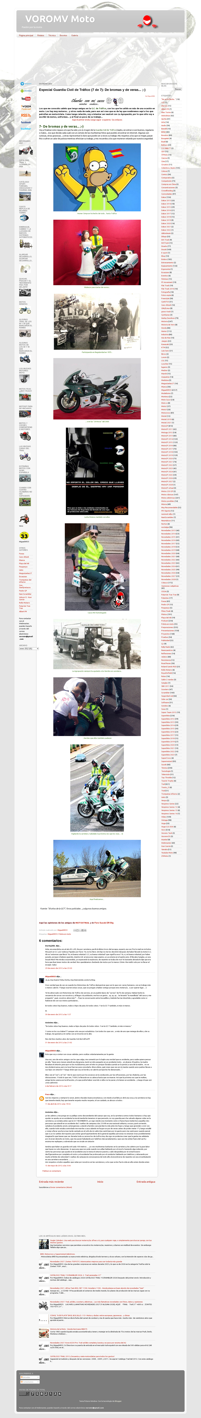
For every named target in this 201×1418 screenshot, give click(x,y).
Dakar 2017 (166, 213)
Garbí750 (165, 302)
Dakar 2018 (166, 217)
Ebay (163, 256)
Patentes (165, 598)
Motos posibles (167, 501)
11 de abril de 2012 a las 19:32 (58, 1104)
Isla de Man (166, 338)
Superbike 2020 (168, 745)
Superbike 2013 (168, 722)
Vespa (164, 800)
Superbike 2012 (168, 719)
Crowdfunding (167, 191)
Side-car (164, 699)
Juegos (164, 341)
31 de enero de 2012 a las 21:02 (58, 1042)
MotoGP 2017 (167, 449)
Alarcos (164, 106)
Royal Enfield (166, 673)
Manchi (164, 374)
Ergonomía (165, 269)
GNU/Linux (165, 308)
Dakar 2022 (166, 230)
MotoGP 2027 (167, 481)
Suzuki (164, 764)
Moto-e (164, 403)
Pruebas (164, 637)
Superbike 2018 (168, 738)
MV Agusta (165, 511)
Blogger (118, 1401)
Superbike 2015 (168, 728)
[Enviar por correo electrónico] (74, 930)
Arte (163, 122)
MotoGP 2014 (167, 439)
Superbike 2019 (168, 742)
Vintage (164, 820)
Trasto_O (165, 787)
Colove (164, 171)
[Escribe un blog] (77, 930)
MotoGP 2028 (167, 485)
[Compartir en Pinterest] (85, 930)
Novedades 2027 (168, 576)
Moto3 (164, 409)
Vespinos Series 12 (169, 807)
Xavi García (165, 846)
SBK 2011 (165, 686)
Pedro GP (23, 591)
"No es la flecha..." (168, 99)
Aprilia (164, 119)
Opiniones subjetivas (170, 586)
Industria (164, 334)
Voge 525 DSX (167, 827)
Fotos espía (166, 295)
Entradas (26, 1377)
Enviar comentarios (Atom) (61, 1187)
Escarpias (23, 576)
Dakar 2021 (166, 227)
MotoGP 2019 (167, 455)
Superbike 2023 (168, 755)
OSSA (163, 591)
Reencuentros (167, 650)
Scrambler (165, 693)
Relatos (40, 35)
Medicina (165, 380)
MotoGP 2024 (167, 471)
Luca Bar (164, 364)
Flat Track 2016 (167, 289)
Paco (47, 1094)
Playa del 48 (24, 563)
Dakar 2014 (166, 204)
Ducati (163, 249)
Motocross (165, 413)
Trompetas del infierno (25, 581)
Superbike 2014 (168, 725)
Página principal (26, 35)
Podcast (164, 621)
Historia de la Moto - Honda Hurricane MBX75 (68, 1329)
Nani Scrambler (25, 594)
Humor (164, 331)
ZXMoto (164, 856)
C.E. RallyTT (166, 148)
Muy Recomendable (169, 507)
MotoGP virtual (167, 488)
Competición (166, 181)
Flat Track (165, 285)
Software (165, 702)
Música (164, 504)
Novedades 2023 (168, 563)
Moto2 (164, 406)
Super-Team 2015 (168, 712)
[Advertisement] (98, 61)
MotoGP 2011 (167, 429)
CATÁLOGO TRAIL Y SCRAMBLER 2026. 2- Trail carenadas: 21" (75, 1275)
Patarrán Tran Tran (169, 595)
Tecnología (165, 771)
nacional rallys (167, 514)
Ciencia (164, 158)
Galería (74, 35)
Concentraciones (168, 187)
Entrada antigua (146, 1181)
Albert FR (23, 611)
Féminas (164, 279)
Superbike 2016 (168, 732)
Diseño (164, 246)
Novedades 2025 (168, 569)
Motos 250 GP (167, 491)
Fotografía (165, 292)
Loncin (164, 357)
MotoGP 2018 (167, 452)
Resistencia (166, 660)
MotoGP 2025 (167, 475)
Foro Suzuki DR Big (103, 923)
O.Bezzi (164, 583)
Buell (163, 142)
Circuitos (164, 164)
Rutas (163, 676)
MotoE (164, 416)
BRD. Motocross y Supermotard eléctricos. (57, 1254)
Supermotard (166, 761)
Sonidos (164, 706)
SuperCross (166, 758)
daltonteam (166, 233)
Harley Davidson (168, 318)
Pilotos (164, 614)
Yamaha (164, 849)
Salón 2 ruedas (167, 679)
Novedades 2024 (168, 566)
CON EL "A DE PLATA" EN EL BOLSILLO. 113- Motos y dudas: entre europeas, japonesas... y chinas (90, 1315)
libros (163, 354)
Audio (163, 125)
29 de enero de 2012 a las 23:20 (58, 968)
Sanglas (164, 683)
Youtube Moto (167, 853)
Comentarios (27, 1382)
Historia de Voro (168, 325)
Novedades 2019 (168, 550)
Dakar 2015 (166, 207)
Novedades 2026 (168, 573)
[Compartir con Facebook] (82, 930)
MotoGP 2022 (167, 465)
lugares (164, 367)
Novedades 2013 (168, 530)
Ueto (21, 570)
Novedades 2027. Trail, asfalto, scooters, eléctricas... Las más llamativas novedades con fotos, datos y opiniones (96, 1302)
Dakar (163, 197)
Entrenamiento (167, 262)
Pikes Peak (165, 611)
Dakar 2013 (166, 200)
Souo (163, 709)
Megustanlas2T (25, 573)
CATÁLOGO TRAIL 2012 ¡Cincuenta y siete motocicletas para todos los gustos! (82, 1356)
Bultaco (164, 145)
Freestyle (165, 298)
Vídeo (163, 817)
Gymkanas (165, 315)
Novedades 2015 (168, 537)
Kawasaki (165, 344)
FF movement (167, 282)
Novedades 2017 (168, 543)
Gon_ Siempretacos (25, 586)
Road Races (166, 663)
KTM (163, 347)
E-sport (164, 253)
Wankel (164, 839)
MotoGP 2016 (167, 445)
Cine (163, 161)
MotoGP (164, 426)
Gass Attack (24, 557)
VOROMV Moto (58, 18)
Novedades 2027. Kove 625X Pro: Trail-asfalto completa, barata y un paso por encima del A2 (88, 1343)
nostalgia (165, 527)
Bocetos (63, 35)
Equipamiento (167, 266)
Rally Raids (165, 647)
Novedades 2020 (168, 553)
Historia (164, 321)
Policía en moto (65, 934)
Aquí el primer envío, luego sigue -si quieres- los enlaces (97, 120)
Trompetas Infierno (169, 794)
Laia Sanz (165, 351)
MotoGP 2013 (167, 436)
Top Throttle (166, 777)
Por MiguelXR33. (150, 96)
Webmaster (166, 843)
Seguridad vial (167, 696)
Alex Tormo (166, 112)
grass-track (166, 311)
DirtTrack (165, 243)
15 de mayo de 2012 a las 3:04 (58, 1165)
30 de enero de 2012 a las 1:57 (58, 1014)
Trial (163, 791)
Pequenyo (23, 567)
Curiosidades (166, 194)
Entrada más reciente (51, 1181)
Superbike (165, 715)
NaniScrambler (167, 517)
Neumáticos (166, 520)
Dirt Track (165, 240)
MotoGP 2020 (167, 458)
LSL (162, 360)
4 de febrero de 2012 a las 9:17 (58, 1086)
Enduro (164, 259)
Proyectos (165, 634)
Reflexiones (166, 653)
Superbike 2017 (168, 735)
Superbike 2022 (168, 751)
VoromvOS (165, 836)
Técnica (52, 35)
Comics (164, 174)
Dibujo (164, 236)
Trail (163, 784)
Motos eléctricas (168, 498)
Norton (164, 524)
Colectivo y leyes (168, 168)
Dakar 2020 (166, 223)
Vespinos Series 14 (169, 813)
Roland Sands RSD (168, 666)
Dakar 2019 (166, 220)
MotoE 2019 (166, 419)
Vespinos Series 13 (169, 810)
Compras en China (168, 184)
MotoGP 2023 (167, 468)
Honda (164, 328)
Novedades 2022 (168, 560)
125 (163, 102)
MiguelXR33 (53, 934)
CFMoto (164, 155)
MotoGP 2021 (167, 462)
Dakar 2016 (166, 210)
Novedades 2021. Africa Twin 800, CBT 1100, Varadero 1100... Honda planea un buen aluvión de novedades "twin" (97, 1288)
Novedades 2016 (168, 540)
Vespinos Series (168, 804)
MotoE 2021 (166, 422)
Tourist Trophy (167, 781)
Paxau (21, 553)
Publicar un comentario (52, 1171)
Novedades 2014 (168, 534)
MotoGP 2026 (167, 478)
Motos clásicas (167, 494)
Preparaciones (167, 627)
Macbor (164, 370)
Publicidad (165, 640)
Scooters (165, 689)
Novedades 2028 (168, 579)
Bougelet (165, 138)
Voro (163, 830)
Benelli (164, 129)
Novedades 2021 (168, 556)
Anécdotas (165, 115)
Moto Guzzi (166, 400)
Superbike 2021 (168, 748)
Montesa (165, 396)
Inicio (100, 1181)
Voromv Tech (166, 833)
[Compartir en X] (80, 930)
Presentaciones (167, 630)
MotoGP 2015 (167, 442)
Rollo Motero (24, 603)
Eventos (164, 276)
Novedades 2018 (168, 547)
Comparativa (166, 178)
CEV (163, 151)
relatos (164, 657)
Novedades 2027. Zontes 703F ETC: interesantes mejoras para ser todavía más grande (86, 1261)
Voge (163, 823)
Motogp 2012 (167, 432)
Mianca (22, 560)
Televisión (165, 774)
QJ (162, 644)
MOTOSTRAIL (82, 923)
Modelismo (166, 393)
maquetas (165, 377)
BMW (163, 132)
